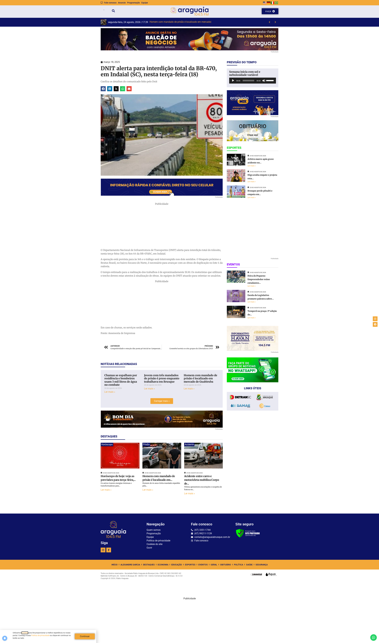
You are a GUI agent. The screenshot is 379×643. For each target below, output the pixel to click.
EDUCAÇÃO (176, 564)
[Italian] (272, 2)
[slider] (270, 80)
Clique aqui (252, 135)
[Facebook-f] (108, 550)
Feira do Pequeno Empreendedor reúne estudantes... (259, 279)
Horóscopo (107, 444)
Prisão (146, 444)
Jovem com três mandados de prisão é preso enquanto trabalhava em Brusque (161, 378)
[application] (252, 81)
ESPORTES (190, 564)
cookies (25, 633)
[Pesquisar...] (113, 11)
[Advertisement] (162, 226)
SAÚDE (249, 564)
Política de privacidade (40, 635)
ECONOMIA (163, 564)
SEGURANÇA (262, 564)
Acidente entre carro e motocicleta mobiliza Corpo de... (201, 479)
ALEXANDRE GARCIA (130, 564)
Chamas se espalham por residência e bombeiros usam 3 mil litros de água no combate (120, 380)
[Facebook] (375, 324)
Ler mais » (109, 391)
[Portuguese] (276, 2)
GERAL (214, 564)
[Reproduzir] (233, 80)
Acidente (189, 444)
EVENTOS (203, 564)
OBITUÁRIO (225, 564)
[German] (269, 2)
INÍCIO (114, 564)
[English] (265, 2)
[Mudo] (263, 80)
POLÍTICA (238, 564)
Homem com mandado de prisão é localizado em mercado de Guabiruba (200, 378)
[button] (103, 88)
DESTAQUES (149, 564)
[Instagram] (103, 550)
